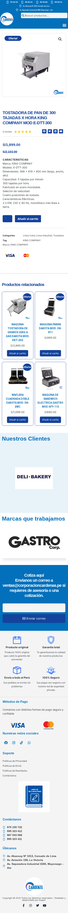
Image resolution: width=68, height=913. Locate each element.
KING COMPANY (32, 240)
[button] (64, 25)
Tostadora (58, 235)
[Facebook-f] (24, 906)
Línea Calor (29, 235)
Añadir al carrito (28, 218)
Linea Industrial (44, 235)
